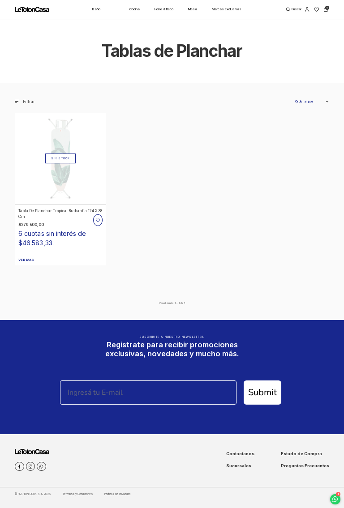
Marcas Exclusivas (226, 9)
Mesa (192, 9)
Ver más (26, 260)
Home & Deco (164, 9)
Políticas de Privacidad (117, 493)
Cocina (134, 9)
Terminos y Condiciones (78, 493)
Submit (262, 392)
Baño (96, 9)
